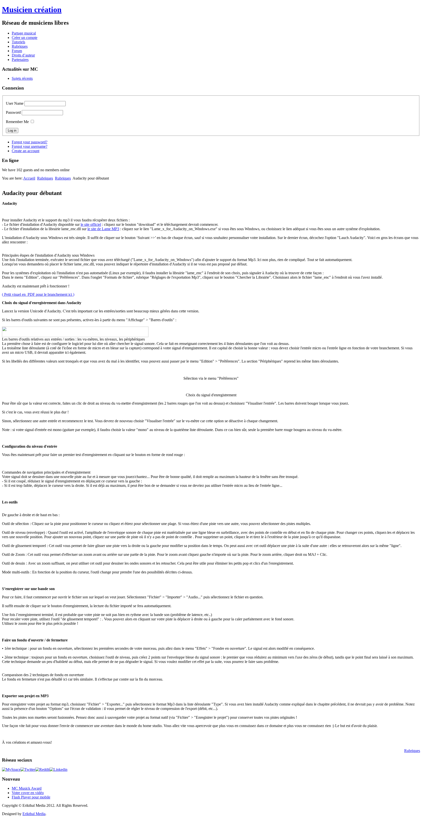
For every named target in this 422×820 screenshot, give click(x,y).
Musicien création (32, 9)
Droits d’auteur (23, 55)
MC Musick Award (27, 788)
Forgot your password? (29, 142)
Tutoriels (18, 42)
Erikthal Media (33, 814)
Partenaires (20, 59)
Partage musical (24, 33)
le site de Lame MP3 (103, 229)
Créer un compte (24, 37)
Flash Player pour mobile (31, 797)
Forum (17, 51)
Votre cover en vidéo (28, 793)
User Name (14, 103)
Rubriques (20, 46)
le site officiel (91, 224)
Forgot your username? (29, 146)
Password (13, 112)
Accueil (29, 178)
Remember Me (17, 122)
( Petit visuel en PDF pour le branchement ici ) (38, 294)
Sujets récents (22, 78)
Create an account (25, 151)
